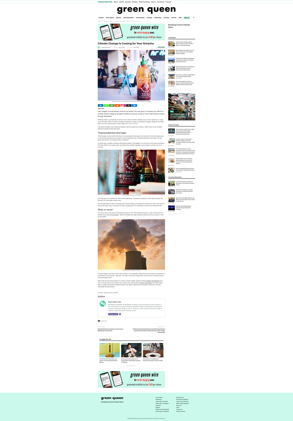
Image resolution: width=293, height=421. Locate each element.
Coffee (145, 343)
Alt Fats (173, 17)
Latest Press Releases (182, 401)
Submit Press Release (144, 2)
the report (116, 215)
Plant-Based (110, 17)
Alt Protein (102, 343)
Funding (149, 17)
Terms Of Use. (163, 418)
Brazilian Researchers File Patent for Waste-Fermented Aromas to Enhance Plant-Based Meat (185, 68)
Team (177, 407)
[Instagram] (123, 105)
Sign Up (186, 17)
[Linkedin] (100, 105)
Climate (101, 17)
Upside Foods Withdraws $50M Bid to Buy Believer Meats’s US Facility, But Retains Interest (185, 60)
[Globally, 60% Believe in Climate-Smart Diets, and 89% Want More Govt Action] (171, 191)
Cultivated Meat (128, 17)
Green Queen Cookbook (162, 411)
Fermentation (140, 17)
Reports (116, 2)
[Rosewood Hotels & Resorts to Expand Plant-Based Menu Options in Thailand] (131, 350)
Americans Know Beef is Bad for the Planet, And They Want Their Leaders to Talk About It (185, 199)
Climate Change (161, 47)
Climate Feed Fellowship (162, 409)
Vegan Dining (124, 343)
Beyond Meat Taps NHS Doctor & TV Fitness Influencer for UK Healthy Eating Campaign (185, 52)
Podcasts (121, 2)
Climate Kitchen (180, 411)
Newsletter (135, 2)
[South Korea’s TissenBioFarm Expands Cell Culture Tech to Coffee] (153, 350)
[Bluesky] (134, 105)
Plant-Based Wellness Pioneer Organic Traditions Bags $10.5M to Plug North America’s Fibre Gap (185, 83)
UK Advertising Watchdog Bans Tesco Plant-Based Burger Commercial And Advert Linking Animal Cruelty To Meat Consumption (149, 330)
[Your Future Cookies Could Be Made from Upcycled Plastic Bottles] (171, 76)
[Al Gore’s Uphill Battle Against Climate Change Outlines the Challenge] (171, 207)
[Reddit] (117, 105)
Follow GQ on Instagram (162, 403)
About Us (153, 2)
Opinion (118, 17)
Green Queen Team (114, 302)
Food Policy (157, 17)
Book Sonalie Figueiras (182, 403)
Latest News (159, 397)
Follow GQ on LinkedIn (162, 401)
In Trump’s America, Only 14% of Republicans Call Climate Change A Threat (185, 183)
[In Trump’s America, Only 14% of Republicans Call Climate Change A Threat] (171, 183)
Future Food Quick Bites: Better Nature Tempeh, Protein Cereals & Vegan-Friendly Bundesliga (184, 43)
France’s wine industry (145, 283)
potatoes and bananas (152, 281)
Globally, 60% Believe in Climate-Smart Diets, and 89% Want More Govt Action (184, 191)
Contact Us (168, 2)
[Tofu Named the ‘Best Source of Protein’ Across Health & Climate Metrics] (109, 350)
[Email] (112, 105)
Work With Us (160, 2)
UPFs (180, 17)
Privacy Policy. (156, 418)
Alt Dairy (166, 17)
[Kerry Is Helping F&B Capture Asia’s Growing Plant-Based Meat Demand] (171, 170)
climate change (104, 320)
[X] (128, 105)
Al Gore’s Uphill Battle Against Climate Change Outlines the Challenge (183, 207)
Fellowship (128, 2)
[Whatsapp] (106, 105)
